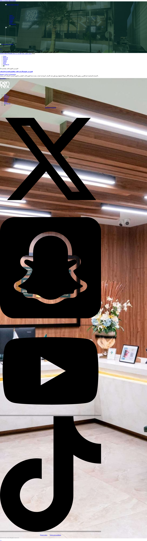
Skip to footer (12, 0)
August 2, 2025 (4, 74)
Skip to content (4, 0)
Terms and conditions (55, 535)
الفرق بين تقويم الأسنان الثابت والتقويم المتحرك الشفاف (16, 71)
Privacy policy (44, 535)
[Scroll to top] (1, 540)
